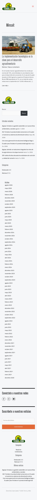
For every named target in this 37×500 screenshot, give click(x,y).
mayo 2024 (8, 254)
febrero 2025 (9, 229)
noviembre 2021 (10, 346)
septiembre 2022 (10, 317)
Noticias (4, 67)
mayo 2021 (8, 365)
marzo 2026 (8, 191)
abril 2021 (8, 368)
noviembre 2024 (10, 235)
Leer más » (5, 86)
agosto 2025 (8, 210)
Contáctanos (18, 451)
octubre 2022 (9, 314)
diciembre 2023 (9, 270)
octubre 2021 (9, 349)
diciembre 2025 (9, 197)
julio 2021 (8, 358)
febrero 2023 (9, 302)
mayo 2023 (8, 292)
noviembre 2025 (10, 201)
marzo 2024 (8, 261)
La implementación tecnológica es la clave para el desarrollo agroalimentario (17, 60)
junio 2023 (8, 289)
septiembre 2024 (10, 242)
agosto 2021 (8, 355)
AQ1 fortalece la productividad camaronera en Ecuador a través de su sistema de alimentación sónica (18, 133)
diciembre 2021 (9, 343)
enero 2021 (8, 374)
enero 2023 (8, 305)
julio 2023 (8, 286)
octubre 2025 (9, 204)
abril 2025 (8, 223)
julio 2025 (8, 213)
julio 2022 (8, 324)
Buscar (4, 109)
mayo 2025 (8, 220)
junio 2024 (8, 251)
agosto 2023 (8, 283)
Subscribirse (18, 427)
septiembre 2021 (10, 352)
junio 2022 (8, 327)
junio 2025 (8, 216)
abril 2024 (8, 257)
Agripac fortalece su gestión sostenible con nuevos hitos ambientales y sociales (18, 471)
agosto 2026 (8, 185)
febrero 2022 (9, 336)
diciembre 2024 (9, 232)
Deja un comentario (13, 67)
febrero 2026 (9, 194)
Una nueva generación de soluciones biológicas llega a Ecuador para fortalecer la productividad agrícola (17, 142)
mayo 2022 (8, 330)
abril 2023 (8, 295)
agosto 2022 (8, 321)
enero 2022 (8, 340)
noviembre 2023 (10, 273)
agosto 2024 (8, 245)
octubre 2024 (9, 238)
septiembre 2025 (10, 207)
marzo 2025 (8, 226)
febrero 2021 (9, 371)
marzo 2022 (8, 333)
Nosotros (18, 449)
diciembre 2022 (9, 308)
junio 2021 (8, 362)
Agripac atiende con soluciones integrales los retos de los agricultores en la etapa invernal (17, 151)
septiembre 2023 (10, 280)
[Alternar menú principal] (33, 6)
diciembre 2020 (9, 377)
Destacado (5, 170)
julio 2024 (8, 248)
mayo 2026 (8, 188)
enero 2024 (8, 267)
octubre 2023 (9, 276)
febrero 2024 (9, 264)
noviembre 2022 (10, 311)
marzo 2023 (8, 298)
